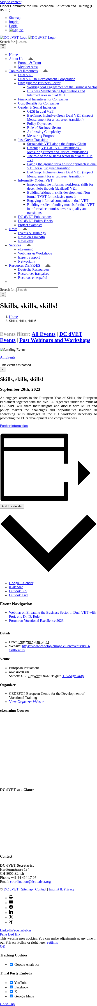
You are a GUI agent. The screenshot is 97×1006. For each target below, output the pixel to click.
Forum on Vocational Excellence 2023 (36, 620)
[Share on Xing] (11, 922)
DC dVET (11, 889)
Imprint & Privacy (61, 889)
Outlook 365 (18, 591)
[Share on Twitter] (11, 918)
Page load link (10, 934)
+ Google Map (73, 676)
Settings (52, 942)
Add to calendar (12, 506)
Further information (14, 426)
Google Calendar (21, 583)
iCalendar (16, 587)
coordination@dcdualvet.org (30, 881)
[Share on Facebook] (11, 908)
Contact (40, 889)
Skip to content (10, 2)
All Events (43, 334)
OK (2, 946)
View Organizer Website (26, 702)
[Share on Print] (11, 898)
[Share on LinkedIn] (11, 913)
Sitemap (27, 889)
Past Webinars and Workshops (54, 340)
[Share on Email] (11, 903)
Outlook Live (18, 595)
